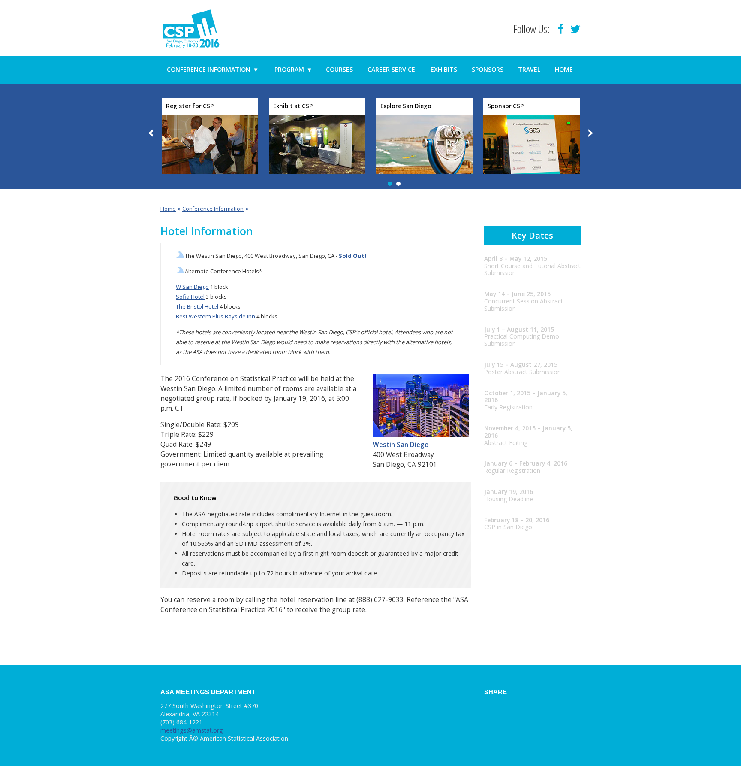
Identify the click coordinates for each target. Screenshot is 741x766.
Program (292, 69)
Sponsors (487, 69)
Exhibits (444, 69)
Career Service (391, 69)
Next (590, 133)
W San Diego (192, 287)
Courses (339, 69)
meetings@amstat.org (191, 730)
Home (564, 69)
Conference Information (212, 69)
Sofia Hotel (190, 296)
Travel (529, 69)
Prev (151, 133)
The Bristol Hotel (197, 306)
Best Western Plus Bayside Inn (215, 316)
